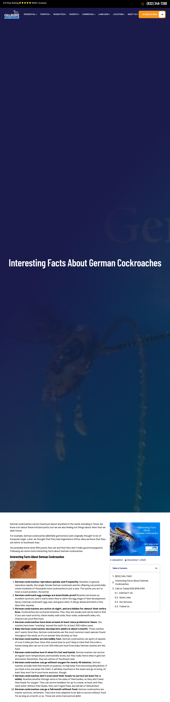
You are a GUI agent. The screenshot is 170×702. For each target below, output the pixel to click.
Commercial (88, 14)
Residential (29, 14)
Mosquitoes (59, 14)
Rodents (73, 14)
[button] (30, 14)
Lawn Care (103, 14)
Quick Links (125, 597)
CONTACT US (126, 593)
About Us (132, 14)
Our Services (125, 602)
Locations (118, 14)
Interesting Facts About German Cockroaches (131, 582)
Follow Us (124, 606)
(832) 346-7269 (157, 3)
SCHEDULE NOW (149, 14)
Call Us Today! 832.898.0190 (130, 588)
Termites (44, 14)
